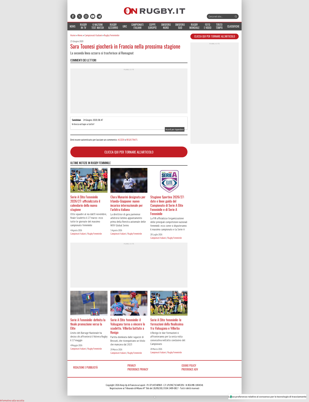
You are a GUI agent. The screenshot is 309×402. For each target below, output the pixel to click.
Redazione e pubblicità (85, 367)
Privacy (131, 365)
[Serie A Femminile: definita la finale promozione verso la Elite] (89, 303)
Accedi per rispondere (175, 129)
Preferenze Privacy (137, 369)
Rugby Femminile (111, 35)
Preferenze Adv (190, 369)
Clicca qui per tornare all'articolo (128, 151)
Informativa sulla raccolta (12, 400)
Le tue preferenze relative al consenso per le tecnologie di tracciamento (267, 396)
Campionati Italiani (93, 35)
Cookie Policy (189, 365)
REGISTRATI (131, 139)
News (80, 35)
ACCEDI (121, 139)
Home (73, 35)
